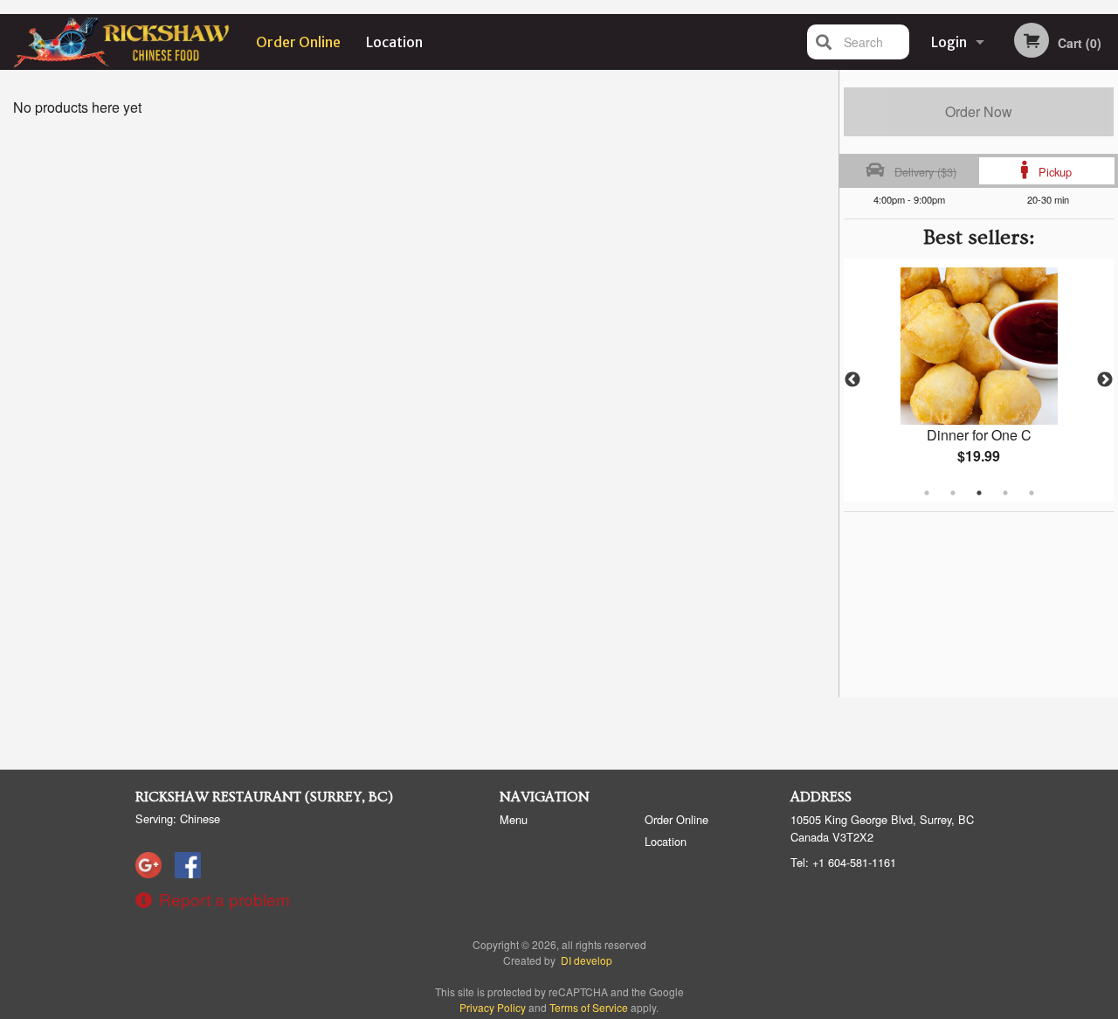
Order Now (978, 111)
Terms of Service (588, 1007)
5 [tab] (1031, 493)
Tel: (843, 862)
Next (1105, 380)
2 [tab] (953, 493)
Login (949, 42)
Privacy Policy (492, 1007)
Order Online (298, 42)
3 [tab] (979, 493)
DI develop (586, 960)
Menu (514, 819)
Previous (852, 380)
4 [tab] (1005, 493)
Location (394, 42)
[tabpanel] (978, 380)
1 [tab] (926, 493)
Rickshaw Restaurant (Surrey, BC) (264, 797)
